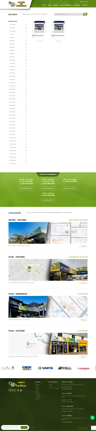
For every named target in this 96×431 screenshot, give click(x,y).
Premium (38, 395)
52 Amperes (12, 108)
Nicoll (37, 392)
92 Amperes (12, 31)
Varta (37, 390)
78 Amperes (12, 124)
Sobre (49, 5)
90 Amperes (12, 131)
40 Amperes (12, 92)
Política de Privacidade (9, 428)
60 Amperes (12, 112)
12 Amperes (12, 66)
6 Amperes (12, 47)
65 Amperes (12, 115)
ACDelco (38, 384)
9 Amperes (12, 57)
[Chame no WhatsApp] (92, 418)
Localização (76, 5)
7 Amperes (12, 50)
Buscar (85, 14)
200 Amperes (12, 160)
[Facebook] (85, 2)
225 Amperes (12, 163)
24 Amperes (12, 82)
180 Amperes (12, 157)
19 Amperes (12, 79)
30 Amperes (12, 86)
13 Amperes (12, 70)
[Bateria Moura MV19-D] (58, 27)
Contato (85, 5)
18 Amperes (12, 76)
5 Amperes (12, 44)
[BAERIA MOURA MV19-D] (39, 27)
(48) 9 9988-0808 (49, 195)
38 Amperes (12, 89)
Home (44, 5)
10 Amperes (12, 60)
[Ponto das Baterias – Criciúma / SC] (18, 4)
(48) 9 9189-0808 (27, 183)
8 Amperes (12, 53)
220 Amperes (12, 24)
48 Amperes (12, 99)
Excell (37, 399)
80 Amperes (12, 128)
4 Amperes (12, 40)
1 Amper (11, 34)
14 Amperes (12, 73)
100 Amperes (12, 137)
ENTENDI (24, 427)
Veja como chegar (25, 188)
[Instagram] (87, 2)
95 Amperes (12, 134)
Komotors (38, 393)
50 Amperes (12, 102)
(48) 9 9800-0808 (49, 183)
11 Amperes (12, 63)
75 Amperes (12, 121)
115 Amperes (12, 144)
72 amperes (12, 28)
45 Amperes (12, 95)
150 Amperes (12, 150)
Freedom (38, 397)
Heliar (37, 386)
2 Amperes (12, 37)
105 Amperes (12, 141)
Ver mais (38, 41)
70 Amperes (12, 118)
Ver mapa (83, 246)
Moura (37, 388)
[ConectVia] (82, 428)
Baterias (55, 5)
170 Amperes (12, 154)
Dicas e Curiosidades (65, 5)
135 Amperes (12, 147)
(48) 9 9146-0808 (71, 181)
